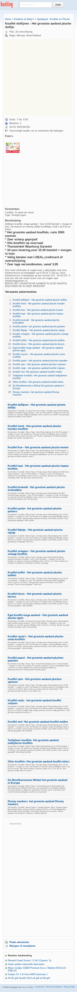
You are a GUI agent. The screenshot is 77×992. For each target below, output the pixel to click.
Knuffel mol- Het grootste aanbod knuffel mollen (37, 371)
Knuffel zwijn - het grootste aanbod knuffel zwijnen (39, 368)
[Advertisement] (38, 77)
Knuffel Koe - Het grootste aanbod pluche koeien (38, 310)
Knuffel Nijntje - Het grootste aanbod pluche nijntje (39, 330)
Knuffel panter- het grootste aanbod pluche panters (39, 326)
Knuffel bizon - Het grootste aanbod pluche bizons (38, 344)
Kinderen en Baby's (24, 19)
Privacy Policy (69, 987)
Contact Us (39, 987)
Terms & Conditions (54, 987)
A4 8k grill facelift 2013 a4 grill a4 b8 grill (29, 978)
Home (8, 19)
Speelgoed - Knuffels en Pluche (53, 19)
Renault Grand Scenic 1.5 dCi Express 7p (29, 960)
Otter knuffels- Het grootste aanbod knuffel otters (38, 382)
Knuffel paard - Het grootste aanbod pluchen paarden (40, 360)
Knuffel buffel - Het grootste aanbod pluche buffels (39, 340)
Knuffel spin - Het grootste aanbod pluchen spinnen (39, 364)
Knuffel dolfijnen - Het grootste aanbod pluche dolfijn (40, 300)
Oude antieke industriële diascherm (26, 964)
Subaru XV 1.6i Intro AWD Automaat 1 (27, 974)
